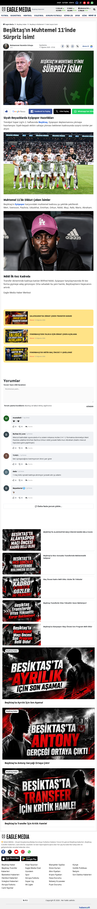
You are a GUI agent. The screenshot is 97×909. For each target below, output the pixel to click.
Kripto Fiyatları (55, 874)
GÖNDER (89, 406)
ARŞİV (59, 3)
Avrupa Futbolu (8, 884)
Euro (71, 8)
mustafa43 (17, 418)
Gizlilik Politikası (80, 868)
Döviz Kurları (54, 868)
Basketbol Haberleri (10, 874)
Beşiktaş (43, 122)
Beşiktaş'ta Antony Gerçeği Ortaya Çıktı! (27, 763)
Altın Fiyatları (54, 871)
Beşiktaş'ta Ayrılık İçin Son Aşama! (24, 702)
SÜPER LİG (68, 15)
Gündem (29, 871)
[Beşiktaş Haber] (48, 673)
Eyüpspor (20, 204)
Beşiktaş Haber (22, 24)
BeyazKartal (17, 488)
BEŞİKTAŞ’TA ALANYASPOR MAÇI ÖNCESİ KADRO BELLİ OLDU (68, 532)
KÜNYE (71, 3)
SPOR (77, 15)
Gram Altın (84, 8)
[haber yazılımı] (84, 907)
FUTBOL (4, 15)
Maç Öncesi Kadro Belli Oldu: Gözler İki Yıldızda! (62, 579)
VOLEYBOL (39, 15)
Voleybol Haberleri (10, 881)
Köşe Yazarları (31, 864)
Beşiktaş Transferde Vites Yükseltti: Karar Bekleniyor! (65, 603)
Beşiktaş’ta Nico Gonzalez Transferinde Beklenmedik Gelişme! (64, 556)
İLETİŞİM (65, 3)
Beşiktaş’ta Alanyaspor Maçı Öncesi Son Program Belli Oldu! (67, 626)
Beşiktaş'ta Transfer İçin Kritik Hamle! (26, 823)
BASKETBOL (16, 15)
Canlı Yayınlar (7, 888)
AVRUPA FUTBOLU (54, 15)
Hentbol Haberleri (10, 878)
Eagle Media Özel (33, 868)
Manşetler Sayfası (57, 864)
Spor (27, 874)
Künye (75, 864)
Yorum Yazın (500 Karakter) (15, 385)
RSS (26, 900)
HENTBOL (27, 15)
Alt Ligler (29, 884)
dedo (15, 471)
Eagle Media (9, 24)
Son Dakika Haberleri (82, 874)
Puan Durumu (55, 884)
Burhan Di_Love (19, 434)
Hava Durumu (55, 878)
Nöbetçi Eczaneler (57, 881)
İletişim (76, 871)
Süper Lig (29, 881)
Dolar (59, 8)
